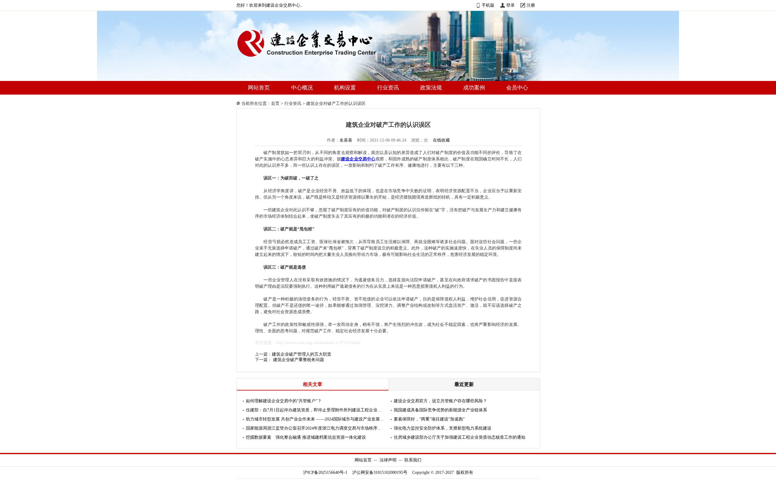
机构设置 (345, 88)
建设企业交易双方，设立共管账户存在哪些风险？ (440, 401)
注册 (531, 5)
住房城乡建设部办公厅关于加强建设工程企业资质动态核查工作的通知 (459, 437)
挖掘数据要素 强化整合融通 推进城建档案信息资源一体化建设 (306, 437)
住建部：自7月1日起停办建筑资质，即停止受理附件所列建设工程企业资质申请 (315, 410)
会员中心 (517, 88)
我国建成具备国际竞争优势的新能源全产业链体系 (440, 410)
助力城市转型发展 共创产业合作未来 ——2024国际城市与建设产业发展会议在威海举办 (315, 419)
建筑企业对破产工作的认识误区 (336, 103)
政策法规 (431, 88)
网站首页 (259, 88)
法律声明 (388, 460)
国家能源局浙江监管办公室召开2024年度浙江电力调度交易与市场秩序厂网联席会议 (315, 428)
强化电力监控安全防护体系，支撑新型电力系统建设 (442, 428)
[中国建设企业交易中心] (316, 58)
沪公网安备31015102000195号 (379, 472)
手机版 (488, 5)
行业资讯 (388, 88)
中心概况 (302, 88)
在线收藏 (441, 140)
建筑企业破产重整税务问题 (298, 359)
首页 (275, 103)
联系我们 (412, 460)
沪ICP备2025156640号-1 (325, 472)
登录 (510, 5)
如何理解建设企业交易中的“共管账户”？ (284, 401)
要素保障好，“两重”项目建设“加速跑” (429, 419)
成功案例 (474, 88)
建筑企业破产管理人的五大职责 (301, 354)
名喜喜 (346, 140)
